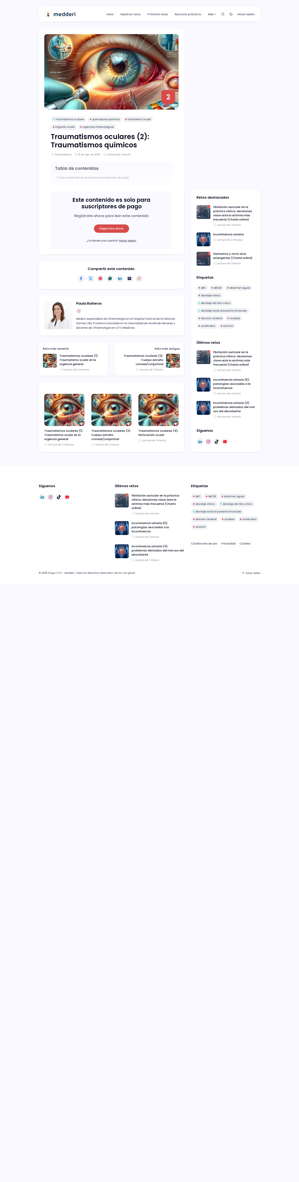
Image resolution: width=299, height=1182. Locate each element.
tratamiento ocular (139, 119)
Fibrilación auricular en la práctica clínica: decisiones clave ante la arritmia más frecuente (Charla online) (232, 213)
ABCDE (218, 288)
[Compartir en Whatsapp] (110, 278)
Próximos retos (157, 14)
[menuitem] (110, 14)
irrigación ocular (65, 127)
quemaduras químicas (106, 119)
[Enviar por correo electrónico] (129, 278)
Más (211, 14)
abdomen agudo (240, 288)
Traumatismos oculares (69, 119)
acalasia (235, 318)
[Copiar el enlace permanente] (139, 278)
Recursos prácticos (188, 14)
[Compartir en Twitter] (90, 278)
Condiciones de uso (204, 544)
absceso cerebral (211, 318)
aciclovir (228, 326)
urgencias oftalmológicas (98, 127)
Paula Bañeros (63, 154)
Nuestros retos (130, 14)
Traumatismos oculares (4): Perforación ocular (158, 433)
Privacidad (228, 544)
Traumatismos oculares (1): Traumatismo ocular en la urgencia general (79, 360)
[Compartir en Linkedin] (119, 278)
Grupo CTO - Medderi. (61, 573)
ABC (203, 288)
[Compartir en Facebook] (81, 278)
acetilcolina (208, 326)
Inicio (110, 14)
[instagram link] (208, 441)
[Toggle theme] (231, 14)
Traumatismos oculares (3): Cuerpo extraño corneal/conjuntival (143, 360)
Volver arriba (252, 573)
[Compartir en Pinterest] (100, 278)
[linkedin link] (200, 441)
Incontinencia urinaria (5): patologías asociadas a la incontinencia (232, 384)
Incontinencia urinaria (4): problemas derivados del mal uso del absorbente (234, 407)
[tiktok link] (216, 441)
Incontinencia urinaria (228, 234)
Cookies (245, 544)
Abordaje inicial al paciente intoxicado (224, 310)
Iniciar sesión (246, 14)
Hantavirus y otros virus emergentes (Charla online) (232, 256)
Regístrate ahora (111, 229)
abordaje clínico (210, 295)
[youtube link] (224, 441)
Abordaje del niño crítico (215, 303)
